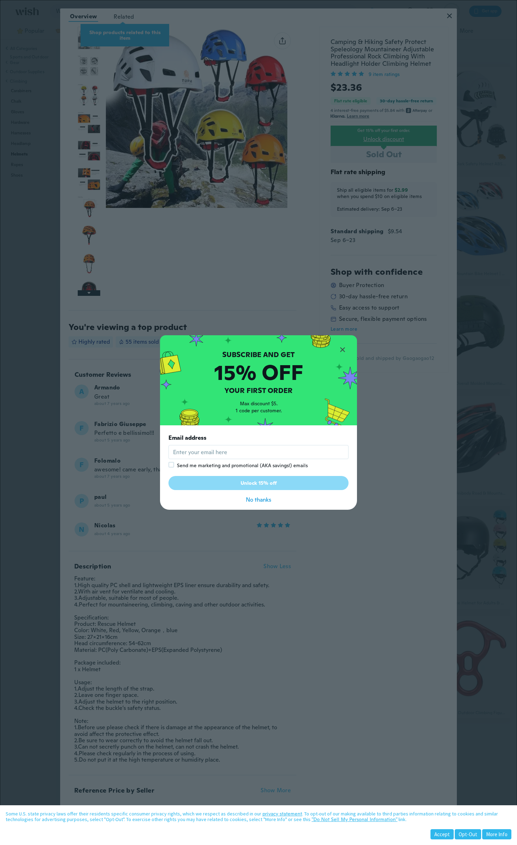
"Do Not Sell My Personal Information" (354, 819)
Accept (442, 834)
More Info (497, 834)
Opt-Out (468, 834)
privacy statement (282, 814)
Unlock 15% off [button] (259, 483)
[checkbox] (171, 465)
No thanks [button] (258, 499)
